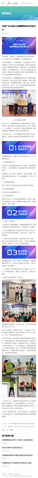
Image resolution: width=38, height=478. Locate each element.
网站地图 (16, 474)
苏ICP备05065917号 (17, 476)
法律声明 (4, 474)
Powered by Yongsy (27, 476)
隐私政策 (10, 474)
